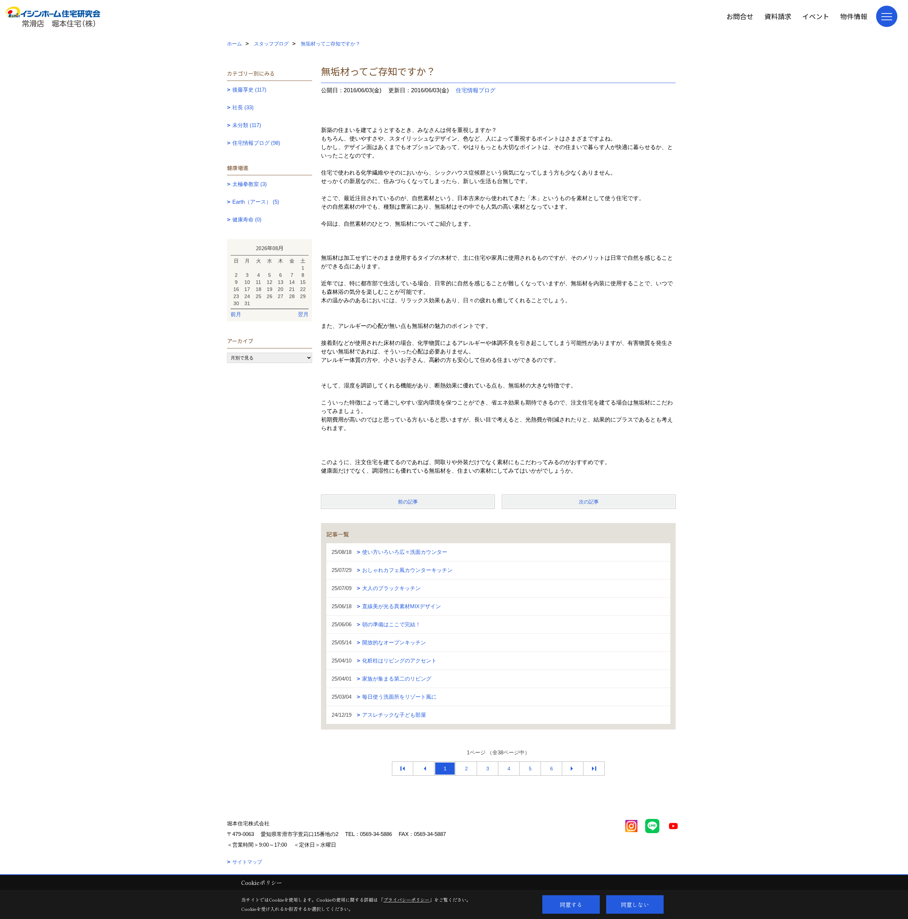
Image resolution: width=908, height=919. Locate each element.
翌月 (303, 314)
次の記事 (589, 502)
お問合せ (739, 16)
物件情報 (853, 16)
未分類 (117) (246, 125)
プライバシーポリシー (406, 899)
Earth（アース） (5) (255, 202)
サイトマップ (247, 862)
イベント (815, 16)
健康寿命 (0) (246, 219)
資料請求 (777, 16)
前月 (236, 314)
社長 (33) (243, 107)
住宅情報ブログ (475, 90)
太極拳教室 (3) (249, 184)
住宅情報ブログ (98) (256, 143)
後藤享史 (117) (249, 90)
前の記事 (408, 502)
